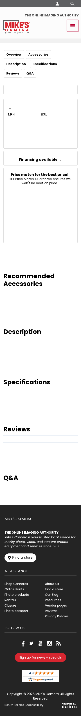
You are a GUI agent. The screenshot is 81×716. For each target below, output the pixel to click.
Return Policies (14, 705)
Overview (14, 54)
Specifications (45, 64)
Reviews (13, 73)
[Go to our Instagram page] (49, 643)
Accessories (38, 54)
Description (16, 64)
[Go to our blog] (58, 643)
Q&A (30, 73)
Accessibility (34, 705)
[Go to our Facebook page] (22, 643)
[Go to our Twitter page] (31, 643)
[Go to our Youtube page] (40, 643)
